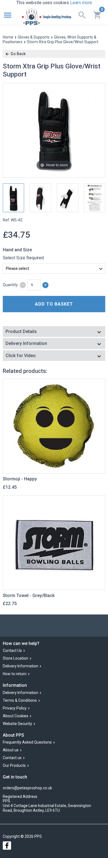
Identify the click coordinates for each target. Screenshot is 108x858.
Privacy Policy (15, 708)
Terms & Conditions (20, 700)
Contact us (12, 757)
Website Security (17, 723)
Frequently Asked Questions (27, 742)
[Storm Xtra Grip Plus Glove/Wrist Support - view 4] (95, 197)
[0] (97, 14)
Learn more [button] (81, 2)
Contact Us (12, 651)
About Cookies (15, 716)
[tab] (54, 332)
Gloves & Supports (34, 37)
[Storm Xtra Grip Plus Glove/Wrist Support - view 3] (67, 197)
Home (8, 37)
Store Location (15, 658)
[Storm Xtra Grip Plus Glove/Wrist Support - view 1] (13, 197)
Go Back (18, 54)
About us (11, 750)
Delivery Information (20, 666)
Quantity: (11, 285)
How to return (15, 674)
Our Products (14, 765)
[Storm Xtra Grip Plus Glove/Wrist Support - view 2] (40, 197)
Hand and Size (17, 249)
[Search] (82, 14)
